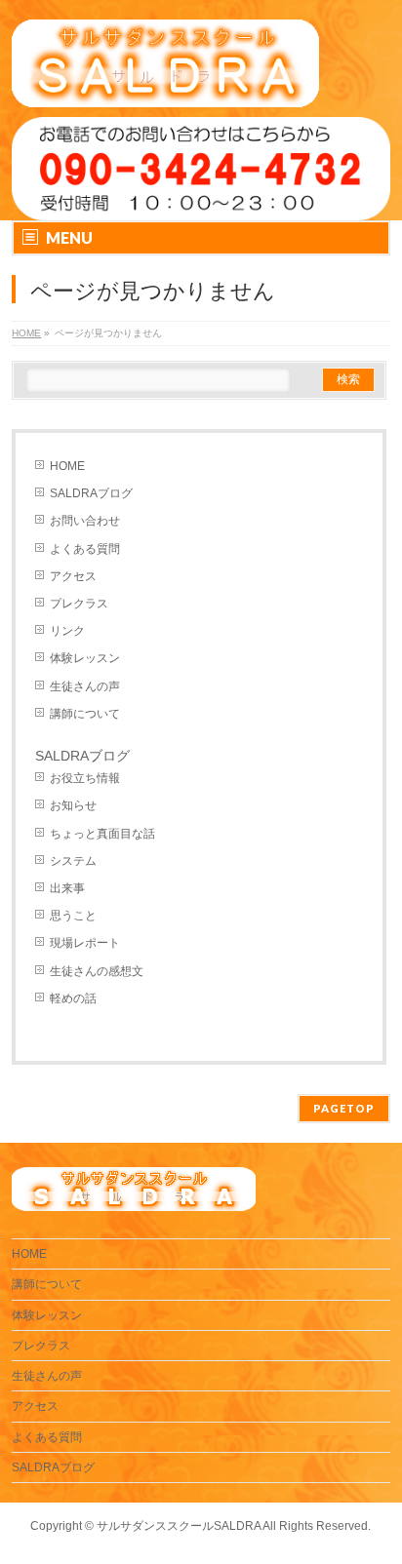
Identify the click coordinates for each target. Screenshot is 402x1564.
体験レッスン (85, 658)
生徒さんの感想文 (96, 971)
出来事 (67, 888)
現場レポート (85, 943)
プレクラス (79, 603)
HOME (67, 466)
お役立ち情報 (85, 778)
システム (73, 861)
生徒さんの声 (85, 686)
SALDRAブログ (91, 493)
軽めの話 (73, 998)
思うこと (73, 915)
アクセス (73, 576)
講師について (85, 714)
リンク (67, 631)
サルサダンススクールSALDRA (179, 1526)
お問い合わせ (85, 521)
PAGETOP (344, 1108)
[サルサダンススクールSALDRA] (165, 85)
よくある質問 (85, 549)
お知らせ (73, 805)
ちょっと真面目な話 (102, 834)
